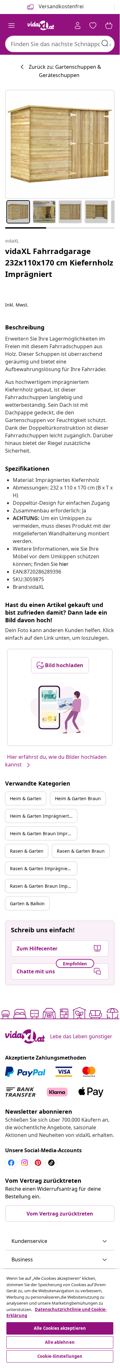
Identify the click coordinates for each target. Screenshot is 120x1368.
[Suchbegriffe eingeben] (105, 43)
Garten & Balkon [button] (27, 903)
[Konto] (78, 25)
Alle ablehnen (60, 1342)
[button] (60, 1241)
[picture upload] (60, 709)
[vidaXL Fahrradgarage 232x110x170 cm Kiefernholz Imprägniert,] (60, 144)
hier (64, 564)
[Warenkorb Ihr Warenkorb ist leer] (108, 25)
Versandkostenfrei (60, 6)
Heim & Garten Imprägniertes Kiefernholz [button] (43, 816)
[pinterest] (38, 1163)
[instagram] (24, 1163)
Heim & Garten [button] (25, 798)
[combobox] (60, 44)
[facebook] (11, 1163)
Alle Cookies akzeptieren (60, 1328)
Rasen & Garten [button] (26, 851)
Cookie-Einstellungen (60, 1356)
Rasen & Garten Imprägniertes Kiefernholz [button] (43, 868)
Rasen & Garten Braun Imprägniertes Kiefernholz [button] (43, 886)
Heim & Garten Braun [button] (78, 798)
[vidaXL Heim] (41, 25)
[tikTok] (51, 1163)
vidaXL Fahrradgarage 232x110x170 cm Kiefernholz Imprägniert (59, 262)
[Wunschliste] (93, 25)
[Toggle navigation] (11, 25)
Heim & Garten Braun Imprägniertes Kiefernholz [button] (43, 833)
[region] (60, 1316)
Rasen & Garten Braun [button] (81, 851)
